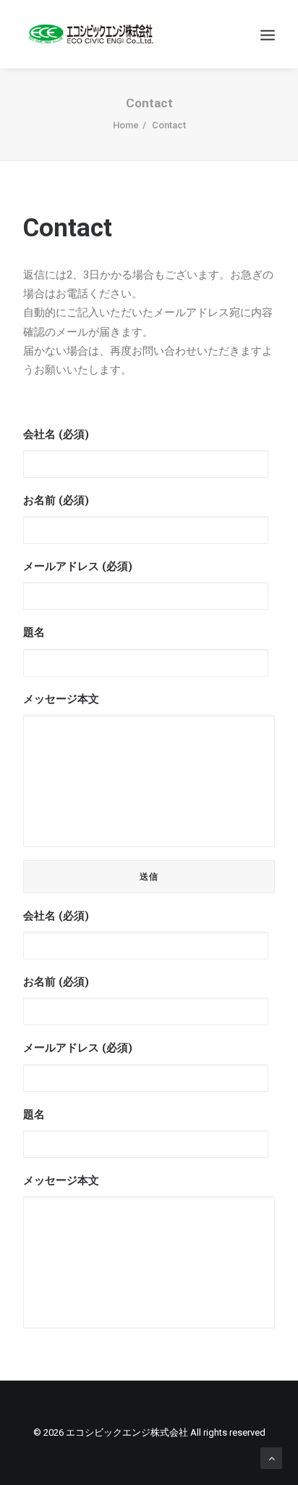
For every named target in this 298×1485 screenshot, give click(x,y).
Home (126, 125)
